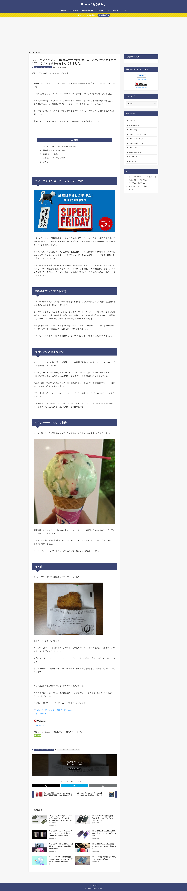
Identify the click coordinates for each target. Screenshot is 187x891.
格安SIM (133, 161)
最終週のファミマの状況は (54, 150)
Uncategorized (135, 152)
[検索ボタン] (125, 10)
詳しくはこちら (104, 15)
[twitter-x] (93, 885)
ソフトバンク (75, 750)
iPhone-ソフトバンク (45, 67)
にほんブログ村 (40, 714)
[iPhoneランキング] (141, 85)
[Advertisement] (93, 34)
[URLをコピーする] (103, 785)
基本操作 (133, 157)
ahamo (132, 121)
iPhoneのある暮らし (93, 4)
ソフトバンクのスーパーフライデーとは (59, 147)
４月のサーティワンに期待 (54, 158)
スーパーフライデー (63, 750)
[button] (46, 785)
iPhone (36, 67)
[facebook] (91, 885)
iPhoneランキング (40, 725)
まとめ (46, 162)
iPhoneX (133, 148)
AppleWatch (134, 125)
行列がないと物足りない (53, 154)
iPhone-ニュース (136, 139)
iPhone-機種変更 (136, 143)
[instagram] (96, 885)
